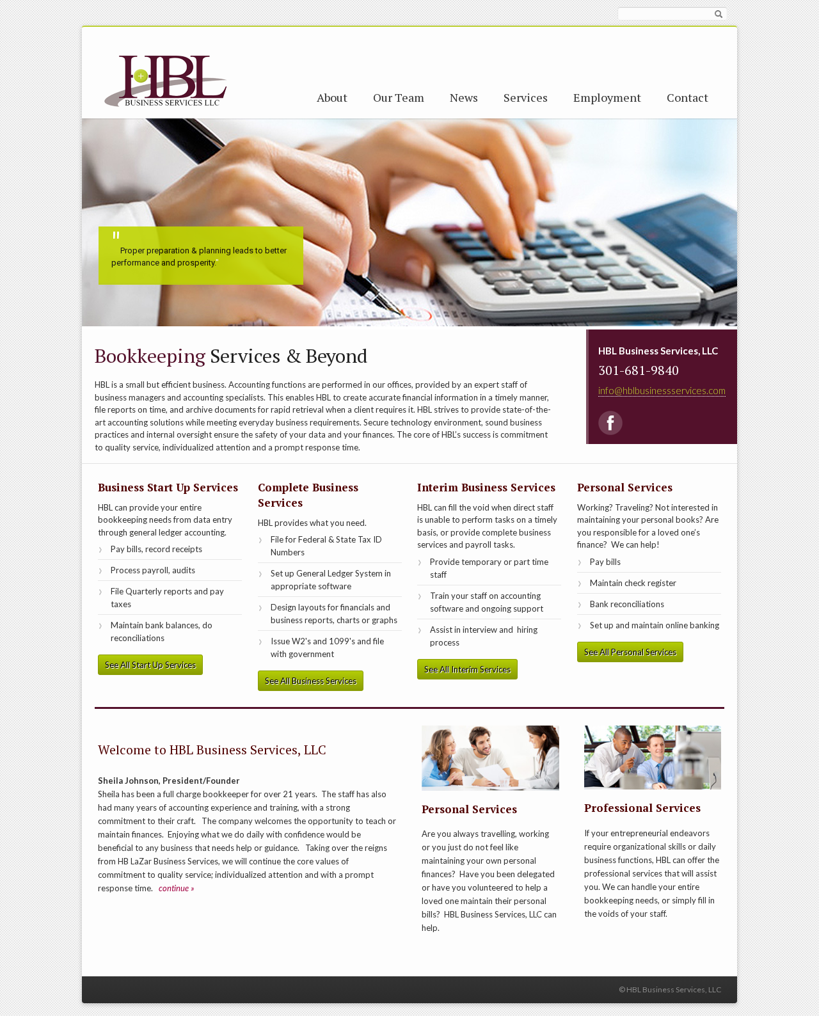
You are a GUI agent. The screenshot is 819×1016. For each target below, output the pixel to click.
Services (526, 97)
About (332, 97)
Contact (687, 97)
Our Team (398, 97)
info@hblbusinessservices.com (662, 390)
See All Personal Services (630, 652)
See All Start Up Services (150, 665)
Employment (607, 97)
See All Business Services (310, 681)
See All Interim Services (467, 669)
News (464, 97)
